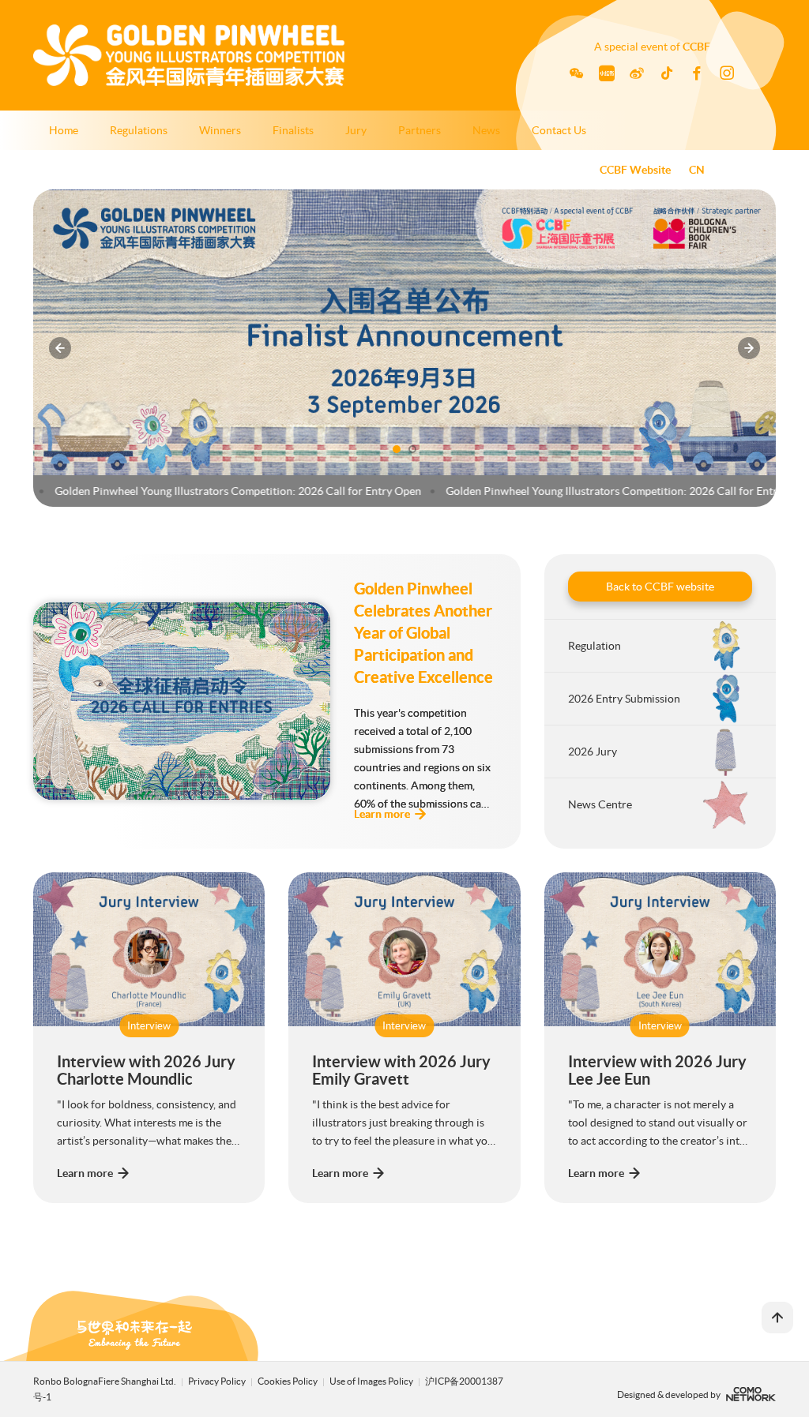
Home (63, 130)
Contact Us (559, 130)
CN (697, 169)
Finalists (293, 130)
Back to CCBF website (660, 586)
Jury (356, 130)
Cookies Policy (288, 1381)
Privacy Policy (217, 1381)
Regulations (138, 130)
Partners (419, 130)
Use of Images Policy (372, 1381)
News (486, 130)
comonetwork (751, 1394)
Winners (220, 130)
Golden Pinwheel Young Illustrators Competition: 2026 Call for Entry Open (211, 491)
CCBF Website (635, 169)
